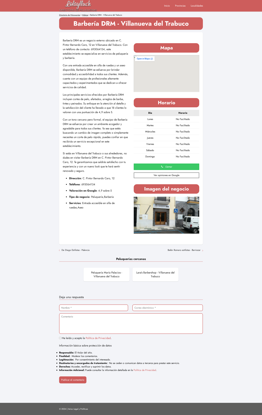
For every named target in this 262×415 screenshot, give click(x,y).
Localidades (197, 5)
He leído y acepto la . (86, 338)
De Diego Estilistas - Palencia (75, 250)
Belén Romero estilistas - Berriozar (184, 250)
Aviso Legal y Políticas (78, 408)
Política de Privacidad (98, 338)
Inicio (167, 5)
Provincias (180, 5)
